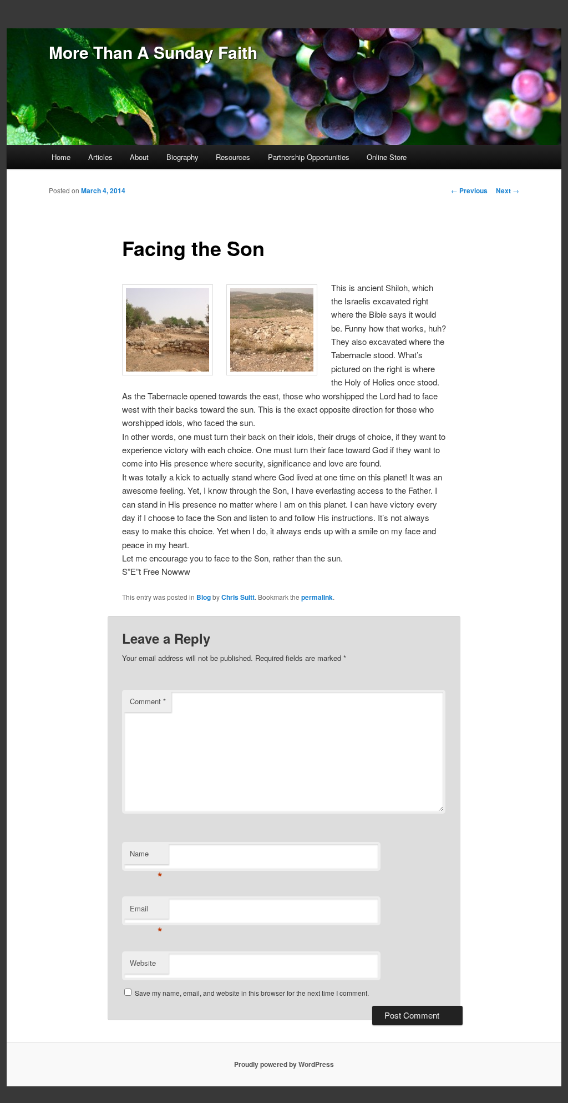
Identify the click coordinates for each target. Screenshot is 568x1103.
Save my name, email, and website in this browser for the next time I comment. (252, 992)
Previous (469, 190)
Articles (100, 157)
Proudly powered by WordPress (284, 1064)
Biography (182, 157)
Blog (203, 597)
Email (146, 911)
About (139, 157)
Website (143, 962)
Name (146, 856)
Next (507, 190)
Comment (148, 701)
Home (61, 157)
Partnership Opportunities (308, 157)
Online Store (387, 157)
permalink (317, 597)
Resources (233, 157)
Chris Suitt (238, 597)
